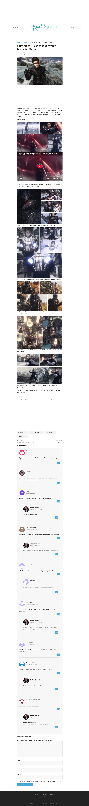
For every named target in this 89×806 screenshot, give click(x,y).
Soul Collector (20, 385)
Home (18, 42)
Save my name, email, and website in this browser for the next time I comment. (40, 781)
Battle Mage (20, 184)
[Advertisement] (44, 12)
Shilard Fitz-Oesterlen (23, 349)
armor (18, 399)
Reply (59, 463)
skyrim (50, 399)
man (32, 399)
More (75, 35)
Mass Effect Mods (25, 35)
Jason (27, 491)
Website (19, 774)
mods (39, 399)
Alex (27, 471)
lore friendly (25, 399)
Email (19, 767)
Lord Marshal (20, 312)
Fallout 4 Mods (51, 35)
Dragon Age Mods (64, 35)
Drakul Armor (21, 225)
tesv (54, 399)
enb (21, 399)
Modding (23, 42)
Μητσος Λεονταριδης (31, 699)
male (30, 399)
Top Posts (14, 35)
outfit (48, 399)
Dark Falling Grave (22, 186)
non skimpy (43, 399)
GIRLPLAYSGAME (44, 794)
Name (19, 760)
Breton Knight (21, 279)
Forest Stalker (30, 527)
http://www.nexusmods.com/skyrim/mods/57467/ (36, 724)
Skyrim (33, 54)
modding (35, 399)
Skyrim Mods (39, 35)
